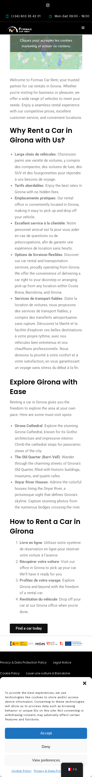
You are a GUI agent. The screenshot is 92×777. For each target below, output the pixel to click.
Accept (46, 733)
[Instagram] (48, 5)
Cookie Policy (21, 771)
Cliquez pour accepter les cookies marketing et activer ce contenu (46, 43)
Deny (46, 747)
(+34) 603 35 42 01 (25, 16)
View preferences (46, 760)
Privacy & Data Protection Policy (57, 771)
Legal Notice (62, 662)
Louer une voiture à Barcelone (48, 673)
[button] (84, 683)
